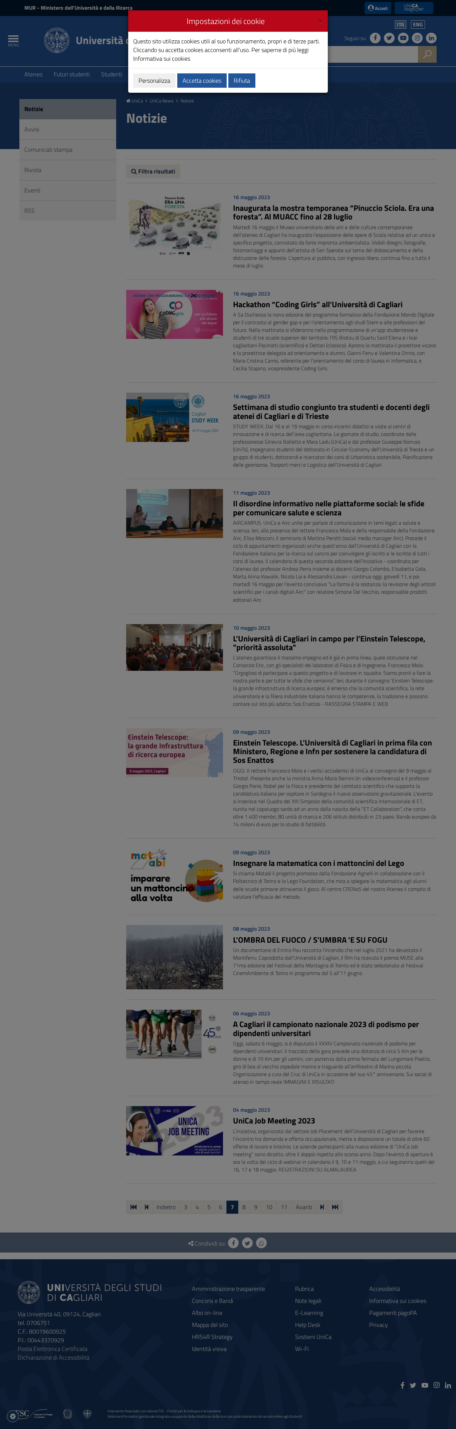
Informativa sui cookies (161, 58)
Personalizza (154, 80)
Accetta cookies (202, 80)
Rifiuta (242, 80)
